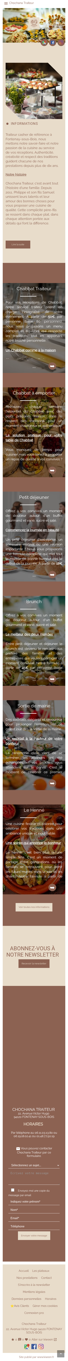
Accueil (24, 1271)
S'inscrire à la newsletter (34, 1285)
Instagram (61, 42)
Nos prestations (27, 1278)
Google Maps (44, 42)
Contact (46, 1278)
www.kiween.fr (45, 1356)
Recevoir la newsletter (34, 963)
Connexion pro (34, 1313)
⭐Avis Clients (19, 1306)
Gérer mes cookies (45, 1306)
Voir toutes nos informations (34, 907)
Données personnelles (26, 1299)
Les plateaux (40, 1271)
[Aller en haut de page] (60, 1353)
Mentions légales (34, 1292)
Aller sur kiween (44, 1339)
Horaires (50, 1299)
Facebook (52, 42)
